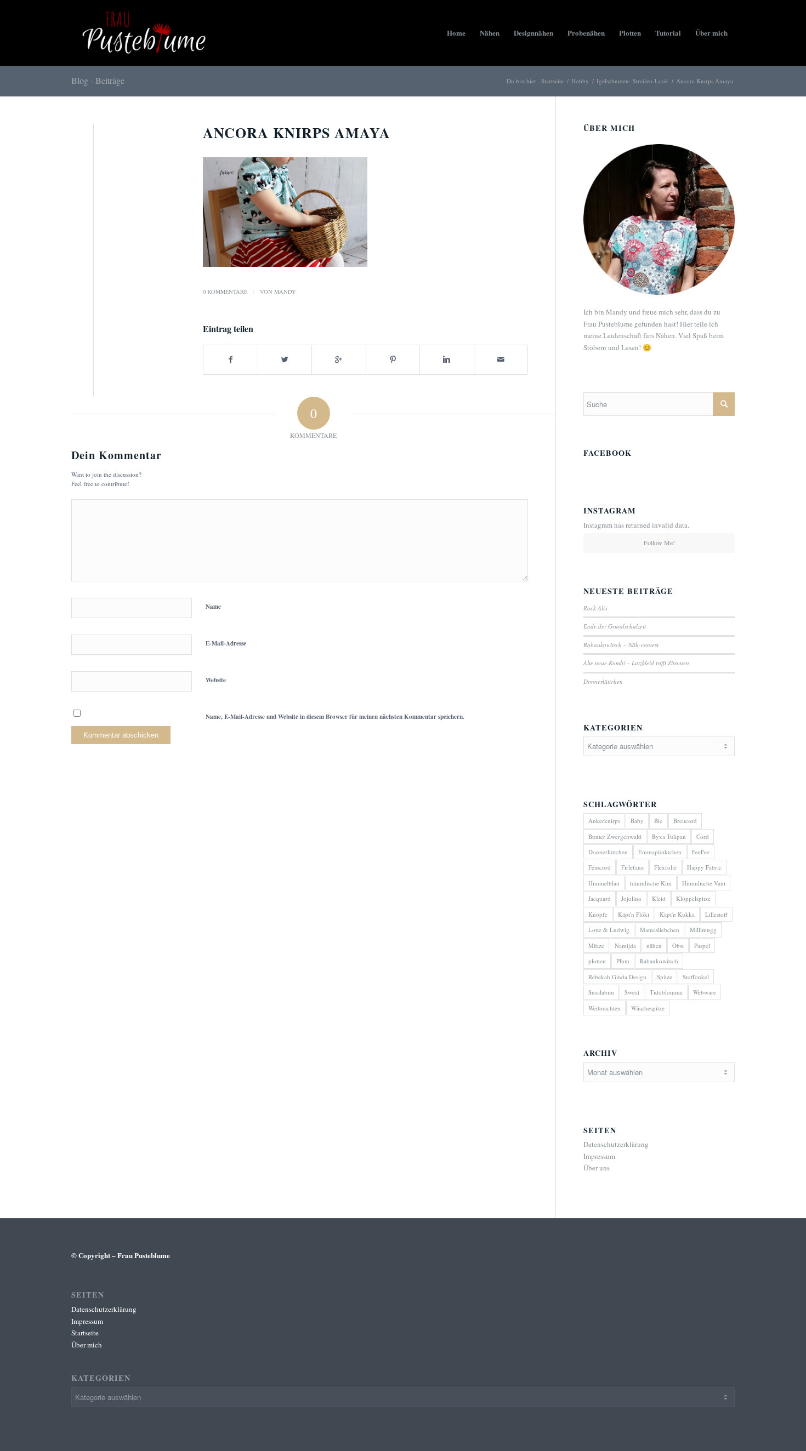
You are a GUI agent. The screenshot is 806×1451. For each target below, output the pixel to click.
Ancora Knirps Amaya (296, 132)
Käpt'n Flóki (633, 914)
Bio (658, 820)
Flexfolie (665, 867)
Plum (622, 961)
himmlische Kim (651, 883)
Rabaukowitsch (659, 961)
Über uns (596, 1168)
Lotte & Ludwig (608, 930)
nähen (654, 945)
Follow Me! (659, 542)
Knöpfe (598, 914)
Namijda (625, 945)
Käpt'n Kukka (677, 914)
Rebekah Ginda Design (617, 977)
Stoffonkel (696, 977)
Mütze (596, 945)
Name (213, 606)
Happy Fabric (704, 867)
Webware (704, 992)
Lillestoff (716, 914)
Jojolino (631, 898)
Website (216, 680)
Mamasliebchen (659, 930)
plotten (597, 961)
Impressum (599, 1156)
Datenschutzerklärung (616, 1144)
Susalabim (601, 992)
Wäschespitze (648, 1008)
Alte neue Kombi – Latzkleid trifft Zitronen (636, 663)
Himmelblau (604, 883)
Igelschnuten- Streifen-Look (632, 81)
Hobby (580, 81)
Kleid (659, 898)
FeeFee (700, 852)
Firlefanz (632, 867)
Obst (678, 945)
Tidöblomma (666, 992)
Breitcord (685, 820)
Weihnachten (604, 1008)
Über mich (86, 1345)
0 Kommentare (225, 291)
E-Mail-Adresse (226, 643)
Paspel (702, 945)
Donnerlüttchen (603, 681)
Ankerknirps (604, 820)
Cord (702, 836)
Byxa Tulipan (669, 836)
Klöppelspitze (693, 898)
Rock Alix (595, 608)
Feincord (599, 867)
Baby (637, 820)
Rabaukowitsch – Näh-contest (621, 645)
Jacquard (599, 898)
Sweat (632, 992)
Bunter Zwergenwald (615, 836)
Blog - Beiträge (97, 80)
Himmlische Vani (703, 883)
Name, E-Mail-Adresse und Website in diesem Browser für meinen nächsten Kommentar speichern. (335, 716)
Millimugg (703, 930)
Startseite (552, 81)
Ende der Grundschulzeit (614, 626)
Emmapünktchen (660, 852)
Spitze (664, 977)
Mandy (285, 291)
